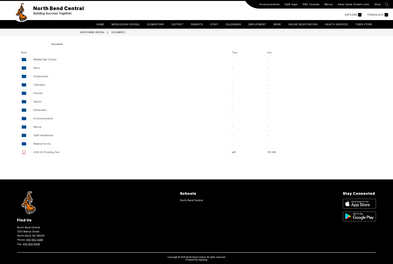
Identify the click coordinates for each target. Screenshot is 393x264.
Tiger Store (363, 24)
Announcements (269, 4)
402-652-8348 (31, 244)
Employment (257, 24)
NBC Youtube (311, 4)
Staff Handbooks (43, 135)
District (177, 24)
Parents (197, 24)
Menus (328, 4)
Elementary (155, 24)
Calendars (233, 24)
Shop (377, 4)
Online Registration (302, 24)
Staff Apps (291, 4)
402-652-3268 (34, 239)
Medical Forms (42, 143)
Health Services (336, 24)
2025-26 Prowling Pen (46, 152)
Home (100, 24)
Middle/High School (125, 24)
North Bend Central (92, 32)
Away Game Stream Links (353, 4)
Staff (214, 24)
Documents (118, 32)
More (277, 24)
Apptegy (203, 259)
